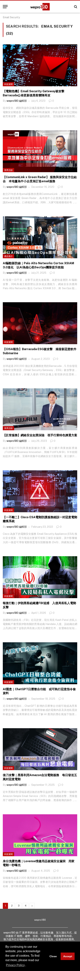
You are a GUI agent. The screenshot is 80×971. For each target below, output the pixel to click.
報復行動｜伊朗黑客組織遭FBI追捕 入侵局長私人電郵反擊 (39, 605)
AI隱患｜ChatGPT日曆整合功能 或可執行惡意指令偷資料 (39, 691)
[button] (27, 965)
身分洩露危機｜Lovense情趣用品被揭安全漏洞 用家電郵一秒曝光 (38, 863)
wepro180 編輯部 (17, 100)
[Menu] (5, 6)
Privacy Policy (15, 965)
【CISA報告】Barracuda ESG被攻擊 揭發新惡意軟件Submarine (39, 351)
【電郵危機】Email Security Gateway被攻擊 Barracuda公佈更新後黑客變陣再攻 (35, 93)
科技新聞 (8, 84)
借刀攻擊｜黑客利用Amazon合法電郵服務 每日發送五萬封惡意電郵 (40, 777)
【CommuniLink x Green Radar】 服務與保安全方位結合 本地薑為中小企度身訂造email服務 (40, 179)
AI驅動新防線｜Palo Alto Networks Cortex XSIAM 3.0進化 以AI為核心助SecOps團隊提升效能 (38, 265)
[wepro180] (40, 6)
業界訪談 (8, 170)
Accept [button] (67, 956)
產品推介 (8, 256)
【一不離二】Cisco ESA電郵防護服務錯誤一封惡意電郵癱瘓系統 (40, 519)
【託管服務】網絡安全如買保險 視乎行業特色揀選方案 (40, 435)
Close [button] (53, 956)
